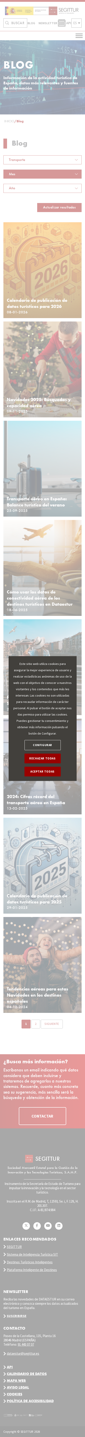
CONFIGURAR (42, 745)
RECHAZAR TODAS (42, 758)
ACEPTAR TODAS (42, 771)
